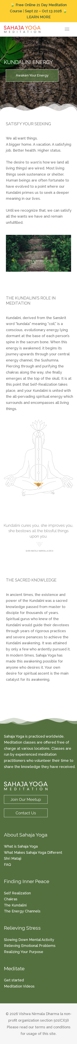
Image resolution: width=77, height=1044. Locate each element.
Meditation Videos (19, 986)
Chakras (10, 899)
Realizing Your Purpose (23, 952)
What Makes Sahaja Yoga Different (33, 852)
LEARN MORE (39, 17)
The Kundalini (15, 905)
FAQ (7, 864)
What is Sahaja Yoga (21, 846)
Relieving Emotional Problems (29, 946)
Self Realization (17, 893)
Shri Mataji (12, 858)
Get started (14, 980)
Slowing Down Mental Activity (29, 940)
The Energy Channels (22, 911)
